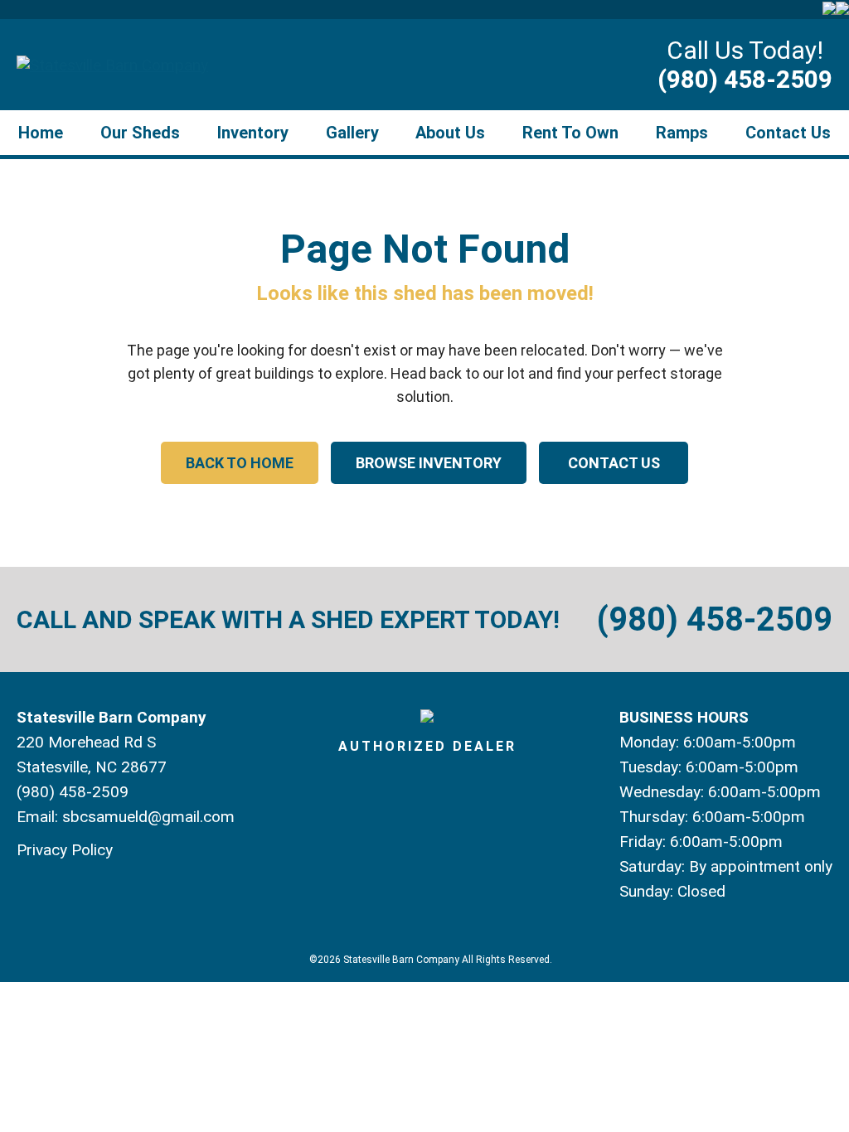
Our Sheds (140, 133)
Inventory (253, 133)
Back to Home (240, 463)
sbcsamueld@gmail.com (148, 816)
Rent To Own (570, 133)
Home (40, 133)
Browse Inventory (429, 463)
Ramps (682, 133)
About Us (450, 133)
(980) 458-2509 (744, 79)
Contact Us (788, 133)
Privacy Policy (65, 849)
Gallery (352, 133)
